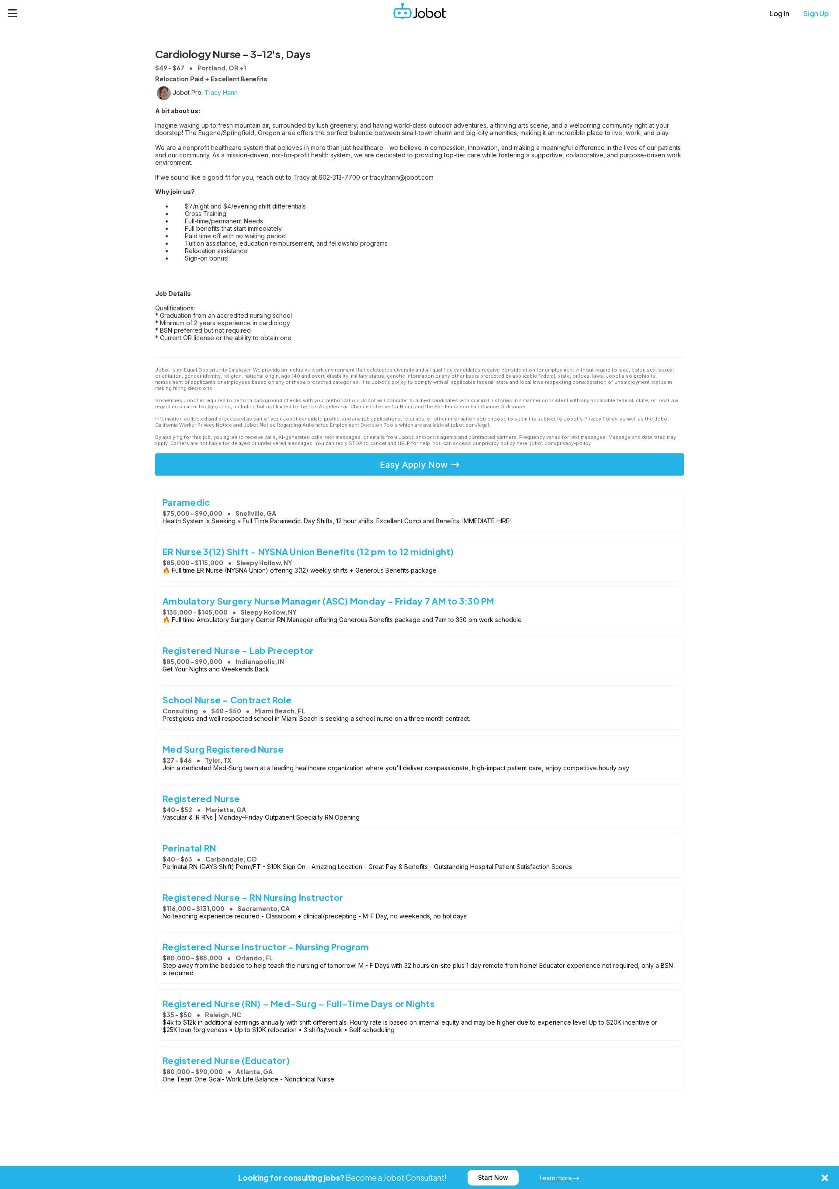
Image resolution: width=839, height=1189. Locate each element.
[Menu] (12, 13)
